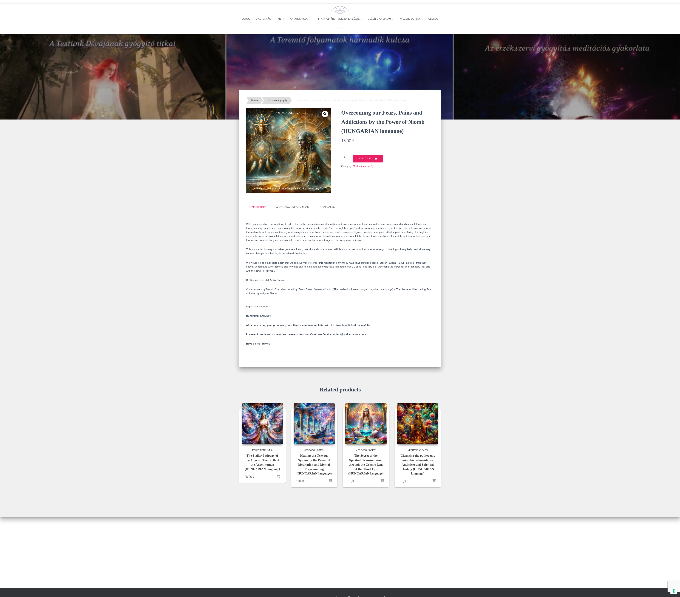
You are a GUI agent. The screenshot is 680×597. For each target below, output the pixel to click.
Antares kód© (299, 19)
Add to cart (366, 158)
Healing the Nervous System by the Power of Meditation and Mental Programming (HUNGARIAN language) (314, 464)
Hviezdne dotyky (410, 19)
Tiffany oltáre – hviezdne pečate (338, 19)
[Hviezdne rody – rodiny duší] (340, 9)
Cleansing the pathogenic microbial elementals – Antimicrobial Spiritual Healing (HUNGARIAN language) (418, 464)
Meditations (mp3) (277, 100)
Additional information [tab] (292, 207)
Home (254, 100)
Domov (246, 19)
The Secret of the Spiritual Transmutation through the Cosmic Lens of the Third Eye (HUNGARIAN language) (366, 464)
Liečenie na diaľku (379, 19)
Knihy (281, 19)
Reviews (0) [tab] (327, 207)
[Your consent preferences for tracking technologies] (673, 590)
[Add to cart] (278, 476)
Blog (340, 28)
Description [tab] (257, 207)
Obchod (433, 19)
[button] (310, 19)
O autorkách (264, 19)
